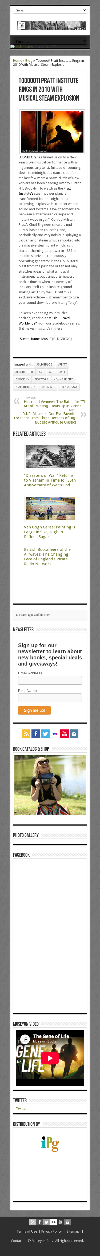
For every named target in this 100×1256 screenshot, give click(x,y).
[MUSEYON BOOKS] (51, 26)
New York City (63, 379)
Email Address (30, 673)
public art (48, 386)
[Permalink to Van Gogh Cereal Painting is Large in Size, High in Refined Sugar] (50, 520)
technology (68, 386)
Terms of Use (27, 1231)
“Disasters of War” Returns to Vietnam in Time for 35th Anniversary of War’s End (50, 480)
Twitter (20, 1100)
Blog (29, 61)
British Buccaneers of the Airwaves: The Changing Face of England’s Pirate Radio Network (47, 556)
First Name (27, 690)
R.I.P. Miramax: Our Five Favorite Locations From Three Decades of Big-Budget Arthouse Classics (45, 416)
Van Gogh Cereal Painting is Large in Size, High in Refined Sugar (49, 532)
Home (17, 61)
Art (41, 372)
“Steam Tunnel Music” (35, 339)
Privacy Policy (51, 1231)
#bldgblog (44, 364)
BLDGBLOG (27, 157)
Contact (17, 1241)
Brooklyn (22, 379)
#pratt (62, 364)
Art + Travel (57, 372)
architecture (24, 372)
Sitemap (73, 1231)
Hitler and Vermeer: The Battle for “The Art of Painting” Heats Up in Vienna (56, 402)
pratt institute (25, 386)
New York (41, 379)
